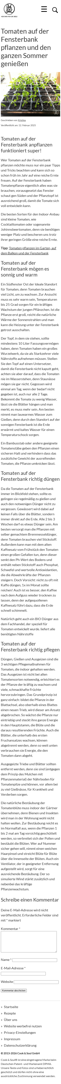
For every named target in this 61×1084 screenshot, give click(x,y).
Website (7, 981)
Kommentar (10, 929)
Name (6, 960)
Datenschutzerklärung (20, 1045)
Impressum (12, 1039)
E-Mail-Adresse (13, 968)
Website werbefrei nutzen (23, 1026)
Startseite (11, 1007)
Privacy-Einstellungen (20, 1032)
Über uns (10, 1020)
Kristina (22, 120)
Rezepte (10, 1013)
